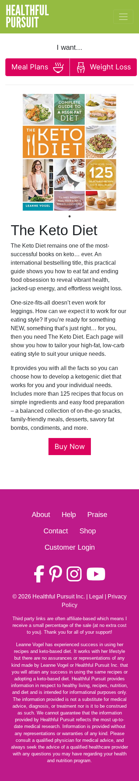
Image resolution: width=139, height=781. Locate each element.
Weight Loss (109, 67)
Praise (97, 514)
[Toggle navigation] (123, 17)
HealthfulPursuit (27, 17)
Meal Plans (30, 67)
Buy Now (70, 446)
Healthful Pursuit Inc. (58, 596)
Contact (55, 531)
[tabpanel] (69, 152)
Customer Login (70, 547)
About (41, 514)
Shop (87, 531)
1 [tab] (69, 216)
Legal (96, 596)
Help (69, 514)
